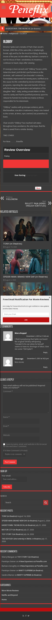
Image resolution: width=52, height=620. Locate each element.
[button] (26, 299)
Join (26, 320)
